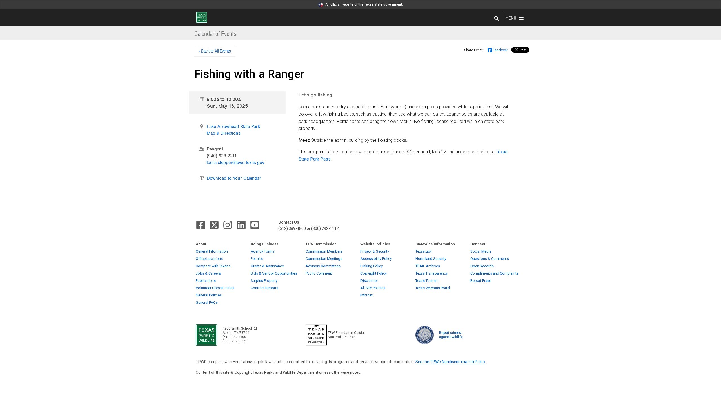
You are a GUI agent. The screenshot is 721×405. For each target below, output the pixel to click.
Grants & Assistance (267, 266)
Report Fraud (480, 280)
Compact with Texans (213, 266)
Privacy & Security (374, 251)
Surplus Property (264, 280)
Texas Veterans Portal (432, 288)
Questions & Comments (489, 258)
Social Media (480, 251)
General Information (212, 251)
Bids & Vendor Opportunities (274, 273)
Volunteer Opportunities (215, 288)
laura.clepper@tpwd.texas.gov (235, 162)
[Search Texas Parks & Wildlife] (496, 18)
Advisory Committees (323, 266)
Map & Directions (224, 133)
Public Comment (319, 273)
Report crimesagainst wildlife (451, 335)
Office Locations (209, 258)
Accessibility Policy (376, 258)
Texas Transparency (431, 273)
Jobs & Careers (208, 273)
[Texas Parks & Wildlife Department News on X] (214, 225)
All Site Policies (372, 288)
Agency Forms (262, 251)
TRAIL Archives (427, 266)
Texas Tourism (427, 280)
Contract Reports (264, 288)
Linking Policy (371, 266)
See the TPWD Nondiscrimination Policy (450, 361)
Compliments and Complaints (494, 273)
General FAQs (207, 302)
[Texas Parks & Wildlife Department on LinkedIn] (241, 225)
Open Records (482, 266)
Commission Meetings (324, 258)
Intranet (366, 295)
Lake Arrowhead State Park (233, 126)
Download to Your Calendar (234, 178)
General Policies (209, 295)
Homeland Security (430, 258)
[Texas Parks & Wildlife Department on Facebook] (201, 225)
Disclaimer (369, 280)
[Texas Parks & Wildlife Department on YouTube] (255, 225)
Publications (206, 280)
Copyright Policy (373, 273)
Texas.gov (423, 251)
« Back (215, 51)
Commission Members (324, 251)
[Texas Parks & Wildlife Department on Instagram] (228, 225)
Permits (257, 258)
